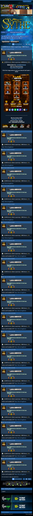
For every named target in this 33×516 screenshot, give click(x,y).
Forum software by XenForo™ (6, 514)
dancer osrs (15, 38)
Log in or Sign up (27, 1)
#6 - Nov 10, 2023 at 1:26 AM (8, 204)
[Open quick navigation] (31, 32)
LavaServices (21, 65)
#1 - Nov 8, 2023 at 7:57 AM (8, 49)
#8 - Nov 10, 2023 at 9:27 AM (8, 240)
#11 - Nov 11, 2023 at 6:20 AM (8, 295)
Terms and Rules (29, 514)
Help (30, 512)
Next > (29, 44)
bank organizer (25, 36)
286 (26, 44)
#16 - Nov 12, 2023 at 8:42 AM (8, 385)
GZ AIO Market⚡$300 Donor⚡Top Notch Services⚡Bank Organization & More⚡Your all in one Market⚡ (16, 483)
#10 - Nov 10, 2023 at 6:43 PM (8, 276)
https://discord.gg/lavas (7, 147)
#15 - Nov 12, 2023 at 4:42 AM (8, 367)
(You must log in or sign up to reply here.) (10, 476)
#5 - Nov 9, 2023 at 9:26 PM (8, 186)
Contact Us (26, 512)
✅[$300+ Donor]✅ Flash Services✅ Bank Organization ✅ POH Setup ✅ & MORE (18, 484)
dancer (9, 38)
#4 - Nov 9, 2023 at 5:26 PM (8, 167)
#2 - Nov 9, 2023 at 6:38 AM (8, 131)
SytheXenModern (5, 512)
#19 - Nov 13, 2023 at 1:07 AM (8, 440)
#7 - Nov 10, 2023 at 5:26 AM (8, 222)
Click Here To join (16, 119)
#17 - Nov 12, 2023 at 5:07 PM (8, 404)
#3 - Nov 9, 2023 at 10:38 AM (8, 149)
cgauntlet (5, 38)
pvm (21, 38)
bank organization (16, 36)
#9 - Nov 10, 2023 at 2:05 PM (8, 258)
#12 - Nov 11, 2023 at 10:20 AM (8, 313)
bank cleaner (8, 36)
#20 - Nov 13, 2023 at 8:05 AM (8, 458)
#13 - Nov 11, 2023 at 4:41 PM (8, 331)
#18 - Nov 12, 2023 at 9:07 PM (8, 422)
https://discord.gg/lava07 (16, 68)
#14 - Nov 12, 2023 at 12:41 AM (8, 349)
